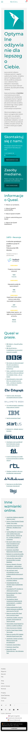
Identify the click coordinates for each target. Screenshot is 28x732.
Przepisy (3, 693)
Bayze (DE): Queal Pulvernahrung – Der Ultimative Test (15, 651)
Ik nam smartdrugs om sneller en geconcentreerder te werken (15, 458)
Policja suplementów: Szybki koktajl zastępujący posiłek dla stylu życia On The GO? (14, 609)
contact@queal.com (11, 155)
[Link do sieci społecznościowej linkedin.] (13, 709)
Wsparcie (3, 671)
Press (2, 683)
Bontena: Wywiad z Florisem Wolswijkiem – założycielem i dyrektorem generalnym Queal (14, 566)
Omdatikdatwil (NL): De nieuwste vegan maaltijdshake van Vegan (14, 584)
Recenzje (3, 688)
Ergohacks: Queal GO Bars (13, 645)
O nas (2, 701)
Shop (2, 681)
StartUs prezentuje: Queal (13, 418)
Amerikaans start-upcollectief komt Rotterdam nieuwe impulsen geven (14, 444)
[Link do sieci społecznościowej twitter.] (5, 709)
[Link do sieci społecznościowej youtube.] (17, 709)
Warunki (3, 674)
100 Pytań (3, 698)
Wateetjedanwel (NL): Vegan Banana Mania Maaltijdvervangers (14, 595)
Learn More (16, 725)
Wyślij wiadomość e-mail (12, 159)
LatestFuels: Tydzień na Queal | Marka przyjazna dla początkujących (14, 640)
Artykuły (3, 669)
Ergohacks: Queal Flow (12, 647)
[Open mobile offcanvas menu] (2, 2)
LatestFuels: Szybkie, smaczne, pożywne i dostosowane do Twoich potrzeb (14, 619)
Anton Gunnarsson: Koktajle (14, 628)
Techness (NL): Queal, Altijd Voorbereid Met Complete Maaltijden (13, 560)
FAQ (2, 677)
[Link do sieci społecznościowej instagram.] (9, 709)
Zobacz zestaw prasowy (11, 185)
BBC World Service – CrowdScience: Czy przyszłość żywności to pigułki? (14, 350)
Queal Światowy (5, 695)
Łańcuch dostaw (5, 686)
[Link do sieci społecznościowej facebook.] (1, 709)
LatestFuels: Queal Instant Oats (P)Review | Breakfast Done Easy (14, 527)
